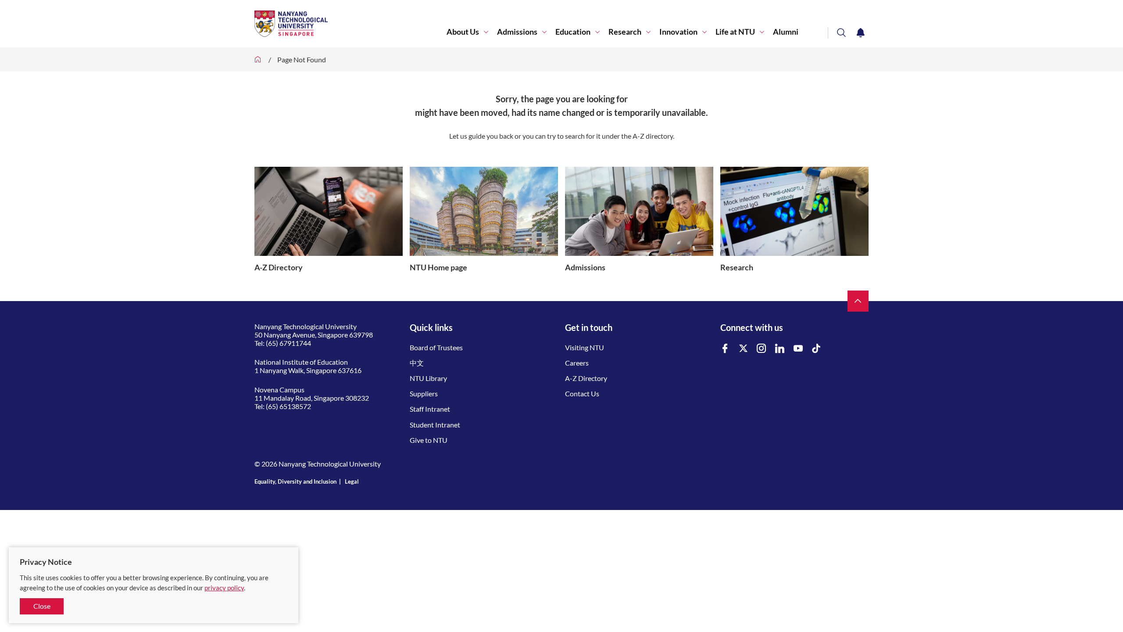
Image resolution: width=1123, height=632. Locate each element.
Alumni (785, 31)
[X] (743, 348)
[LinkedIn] (780, 348)
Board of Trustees (436, 347)
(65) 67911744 (288, 343)
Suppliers (424, 393)
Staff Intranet (430, 409)
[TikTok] (816, 348)
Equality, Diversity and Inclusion (295, 481)
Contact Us (582, 393)
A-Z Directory (586, 378)
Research (624, 31)
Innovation (678, 31)
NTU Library (428, 378)
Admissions (517, 31)
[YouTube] (798, 348)
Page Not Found (301, 59)
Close (41, 606)
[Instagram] (761, 348)
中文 (417, 363)
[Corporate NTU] (257, 59)
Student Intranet (435, 424)
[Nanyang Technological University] (350, 23)
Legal (352, 481)
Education (572, 31)
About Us (463, 31)
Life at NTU (735, 31)
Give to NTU (428, 440)
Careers (577, 363)
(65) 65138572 (288, 406)
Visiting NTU (584, 347)
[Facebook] (725, 348)
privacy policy (224, 588)
